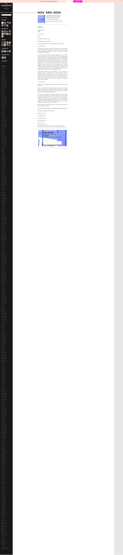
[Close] (122, 1)
